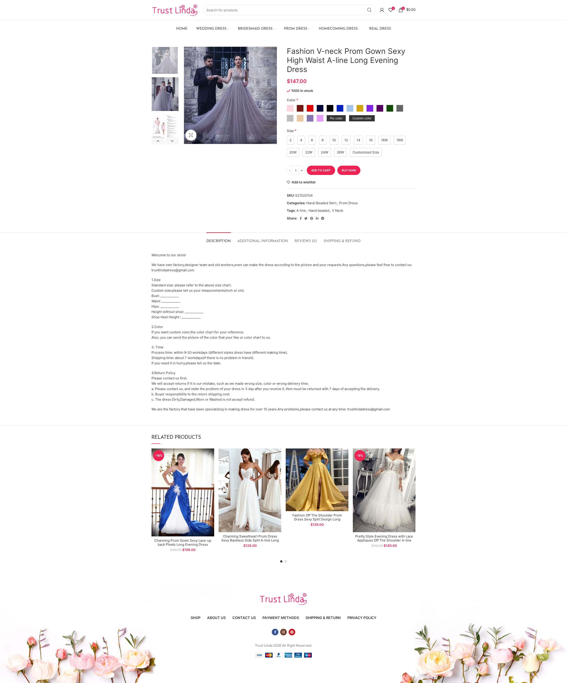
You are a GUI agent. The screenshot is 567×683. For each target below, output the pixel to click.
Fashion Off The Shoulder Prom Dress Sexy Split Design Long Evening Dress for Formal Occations (317, 519)
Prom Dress (348, 203)
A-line (301, 210)
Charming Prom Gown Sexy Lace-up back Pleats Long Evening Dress (182, 542)
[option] (165, 60)
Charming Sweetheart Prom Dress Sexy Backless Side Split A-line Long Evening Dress (250, 540)
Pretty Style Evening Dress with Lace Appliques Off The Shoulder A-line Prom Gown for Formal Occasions (384, 540)
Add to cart (321, 170)
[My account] (382, 10)
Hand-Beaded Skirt (321, 203)
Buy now (349, 170)
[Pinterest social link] (312, 218)
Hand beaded (319, 210)
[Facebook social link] (300, 218)
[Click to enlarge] (190, 135)
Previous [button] (158, 141)
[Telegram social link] (323, 218)
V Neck (337, 210)
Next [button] (172, 141)
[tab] (218, 239)
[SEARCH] (369, 10)
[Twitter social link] (306, 218)
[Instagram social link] (283, 632)
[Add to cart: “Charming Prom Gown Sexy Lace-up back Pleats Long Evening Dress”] (210, 456)
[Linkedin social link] (317, 218)
